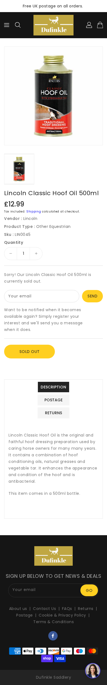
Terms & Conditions (53, 622)
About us (18, 608)
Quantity (13, 242)
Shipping (33, 211)
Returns (86, 608)
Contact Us (44, 608)
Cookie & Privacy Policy (62, 615)
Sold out (29, 351)
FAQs (67, 608)
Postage (24, 615)
